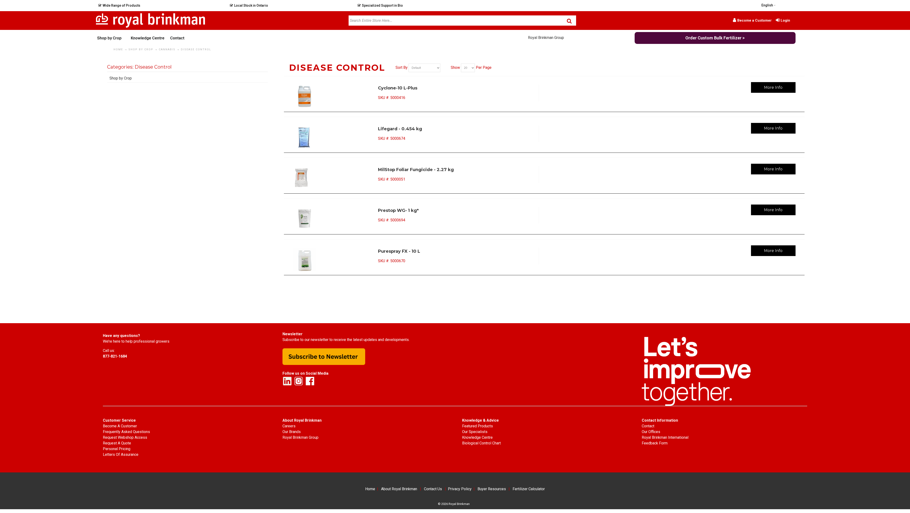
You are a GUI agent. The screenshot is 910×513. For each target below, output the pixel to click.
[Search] (569, 21)
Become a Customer (754, 20)
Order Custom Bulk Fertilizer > (715, 37)
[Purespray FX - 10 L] (330, 259)
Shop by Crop (120, 78)
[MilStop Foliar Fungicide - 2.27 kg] (330, 178)
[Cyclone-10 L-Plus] (330, 96)
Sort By (402, 67)
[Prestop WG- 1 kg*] (330, 219)
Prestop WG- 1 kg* (398, 210)
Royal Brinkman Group (546, 37)
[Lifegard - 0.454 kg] (330, 137)
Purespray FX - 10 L (399, 251)
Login (785, 20)
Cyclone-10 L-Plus (397, 88)
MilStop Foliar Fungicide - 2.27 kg (416, 169)
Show (455, 67)
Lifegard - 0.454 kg (400, 128)
